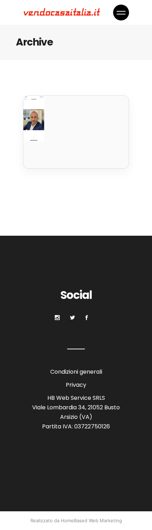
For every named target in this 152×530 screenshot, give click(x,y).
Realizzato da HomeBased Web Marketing (76, 520)
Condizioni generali (76, 372)
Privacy (76, 385)
